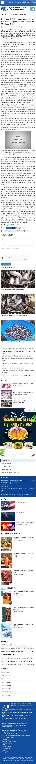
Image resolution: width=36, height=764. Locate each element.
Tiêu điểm (5, 477)
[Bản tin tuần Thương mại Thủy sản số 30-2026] (6, 544)
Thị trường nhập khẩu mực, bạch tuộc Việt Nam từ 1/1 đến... (17, 658)
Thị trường (4, 669)
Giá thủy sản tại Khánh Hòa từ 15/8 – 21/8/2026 (14, 645)
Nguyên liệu (5, 460)
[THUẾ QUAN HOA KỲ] (8, 505)
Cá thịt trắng (6, 466)
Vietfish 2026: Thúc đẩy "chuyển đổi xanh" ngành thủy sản (16, 494)
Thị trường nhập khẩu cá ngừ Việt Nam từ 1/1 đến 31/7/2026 (17, 664)
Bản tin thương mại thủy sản (10, 534)
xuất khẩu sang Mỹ (20, 231)
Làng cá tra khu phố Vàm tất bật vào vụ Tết (14, 368)
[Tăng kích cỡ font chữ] (21, 27)
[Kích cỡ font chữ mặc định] (19, 27)
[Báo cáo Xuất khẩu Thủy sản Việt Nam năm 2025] (6, 630)
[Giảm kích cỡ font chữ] (17, 27)
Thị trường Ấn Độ (5, 688)
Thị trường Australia (6, 679)
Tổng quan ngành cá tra (10, 473)
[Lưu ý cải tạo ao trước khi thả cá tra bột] (18, 330)
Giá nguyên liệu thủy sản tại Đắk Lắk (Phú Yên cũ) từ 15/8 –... (17, 648)
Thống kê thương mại (8, 654)
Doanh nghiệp (6, 470)
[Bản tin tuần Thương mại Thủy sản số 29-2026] (6, 560)
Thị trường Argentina (6, 682)
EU (28, 231)
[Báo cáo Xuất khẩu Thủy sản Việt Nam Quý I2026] (6, 614)
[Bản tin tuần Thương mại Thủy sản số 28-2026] (6, 577)
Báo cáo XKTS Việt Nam (8, 588)
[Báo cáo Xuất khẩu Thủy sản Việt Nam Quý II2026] (6, 598)
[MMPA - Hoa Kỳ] (8, 516)
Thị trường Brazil (5, 695)
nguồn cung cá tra (8, 231)
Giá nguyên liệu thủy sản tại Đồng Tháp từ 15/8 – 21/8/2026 (17, 651)
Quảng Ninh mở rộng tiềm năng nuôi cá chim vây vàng (16, 356)
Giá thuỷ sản (5, 641)
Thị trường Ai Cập (5, 675)
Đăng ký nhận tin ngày (15, 2)
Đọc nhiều (4, 381)
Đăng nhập (26, 2)
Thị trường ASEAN (6, 685)
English (34, 2)
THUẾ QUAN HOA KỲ (22, 502)
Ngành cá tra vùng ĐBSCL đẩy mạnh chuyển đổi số (16, 375)
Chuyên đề (4, 499)
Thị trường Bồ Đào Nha (7, 691)
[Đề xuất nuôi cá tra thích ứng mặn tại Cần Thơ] (18, 304)
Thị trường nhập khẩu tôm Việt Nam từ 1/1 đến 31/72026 (16, 661)
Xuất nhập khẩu (6, 463)
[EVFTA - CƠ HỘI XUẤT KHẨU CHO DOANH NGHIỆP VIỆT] (8, 526)
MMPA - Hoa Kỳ (20, 512)
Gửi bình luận (6, 264)
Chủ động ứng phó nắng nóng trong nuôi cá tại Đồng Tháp (18, 348)
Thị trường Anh (5, 672)
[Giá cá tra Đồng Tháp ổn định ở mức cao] (18, 277)
